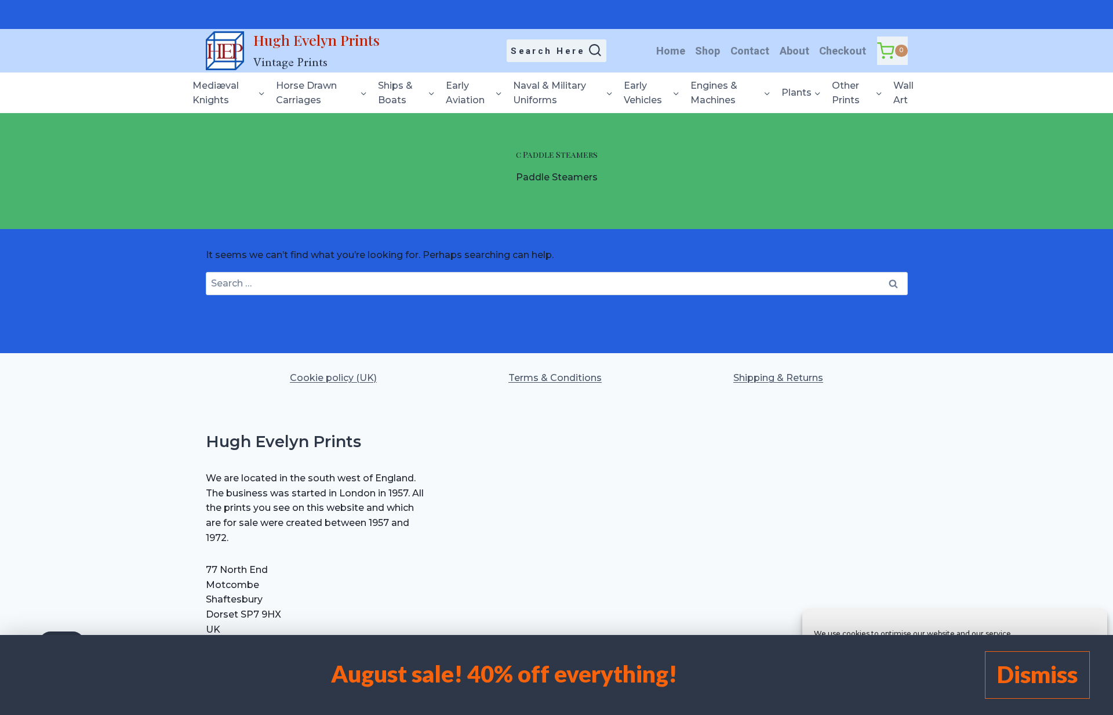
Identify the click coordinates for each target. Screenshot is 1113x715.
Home (670, 51)
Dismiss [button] (1037, 674)
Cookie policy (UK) (333, 377)
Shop (707, 51)
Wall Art (903, 93)
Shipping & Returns (778, 377)
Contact (749, 51)
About (794, 51)
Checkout (842, 51)
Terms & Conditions (555, 377)
